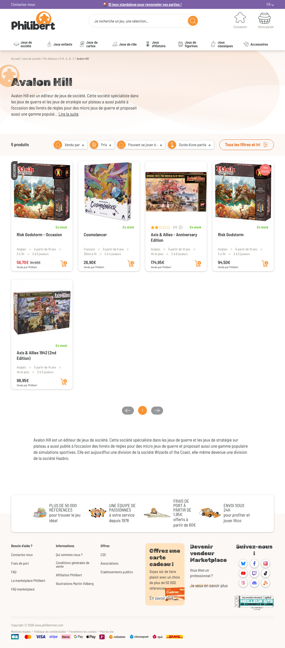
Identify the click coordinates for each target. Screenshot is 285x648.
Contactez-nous (23, 4)
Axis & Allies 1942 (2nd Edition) (36, 355)
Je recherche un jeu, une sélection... (121, 21)
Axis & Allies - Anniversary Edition (174, 237)
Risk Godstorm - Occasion (39, 234)
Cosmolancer (95, 234)
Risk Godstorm (231, 234)
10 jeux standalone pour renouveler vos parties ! (145, 4)
